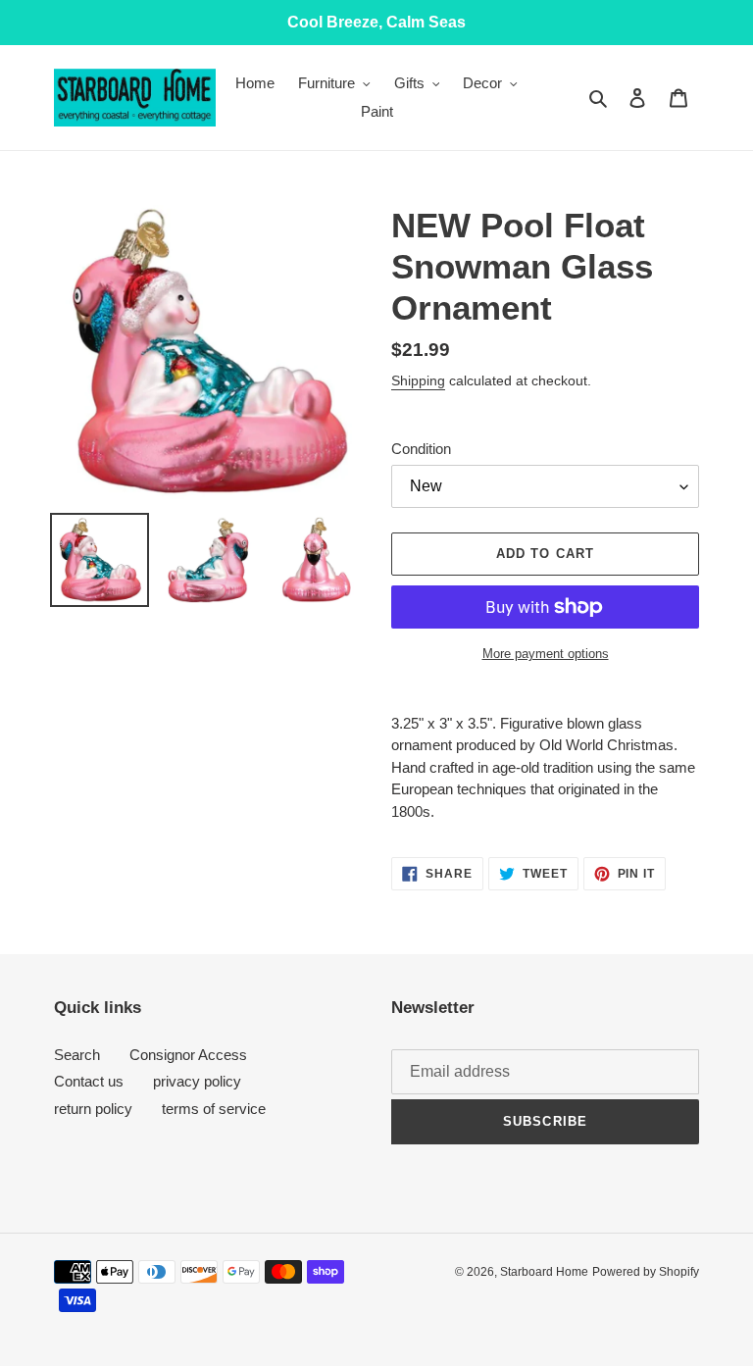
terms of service (214, 1108)
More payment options (545, 653)
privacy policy (197, 1081)
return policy (93, 1108)
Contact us (89, 1081)
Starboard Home (544, 1272)
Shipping (418, 380)
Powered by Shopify (645, 1272)
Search (77, 1054)
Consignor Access (188, 1054)
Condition (421, 448)
